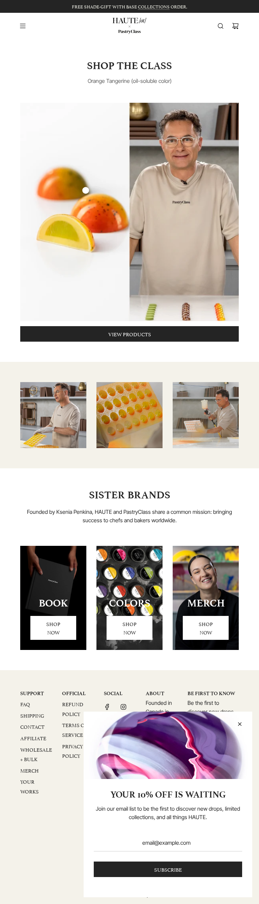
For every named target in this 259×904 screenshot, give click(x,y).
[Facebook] (107, 706)
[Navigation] (22, 26)
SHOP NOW (53, 628)
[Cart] (235, 26)
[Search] (220, 26)
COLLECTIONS (154, 6)
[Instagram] (123, 706)
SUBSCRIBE (168, 869)
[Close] (239, 724)
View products (129, 334)
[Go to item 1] (85, 190)
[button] (32, 415)
